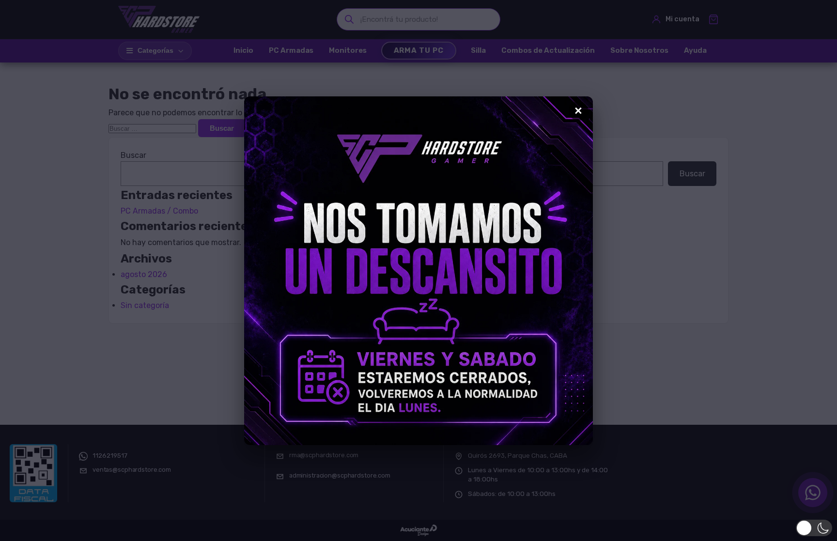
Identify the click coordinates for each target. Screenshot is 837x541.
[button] (814, 528)
